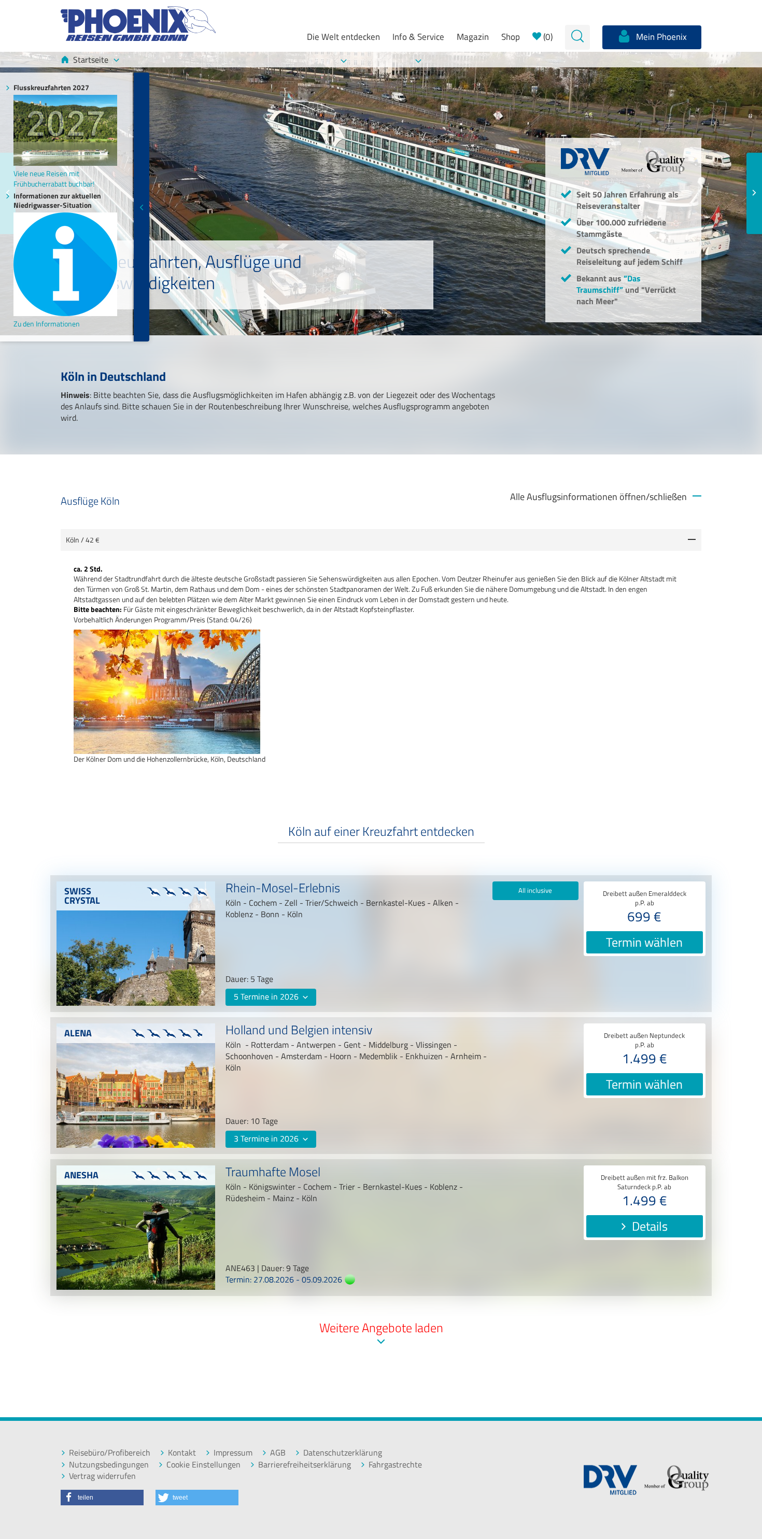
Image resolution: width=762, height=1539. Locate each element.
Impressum (233, 1453)
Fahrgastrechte (395, 1465)
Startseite (90, 59)
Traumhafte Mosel (272, 1173)
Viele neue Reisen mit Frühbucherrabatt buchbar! (53, 178)
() (547, 37)
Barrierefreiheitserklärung (304, 1465)
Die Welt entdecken (343, 37)
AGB (278, 1453)
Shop (510, 37)
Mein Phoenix (660, 37)
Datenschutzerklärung (342, 1453)
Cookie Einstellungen (203, 1465)
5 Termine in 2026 (267, 996)
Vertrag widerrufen (102, 1476)
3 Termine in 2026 (267, 1138)
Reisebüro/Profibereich (109, 1453)
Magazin (473, 37)
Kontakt (182, 1453)
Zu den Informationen (46, 323)
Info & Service (418, 37)
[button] (102, 1497)
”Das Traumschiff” (608, 284)
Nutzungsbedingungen (109, 1465)
